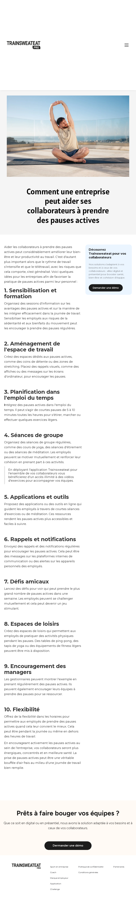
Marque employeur (59, 878)
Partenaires (118, 866)
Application (55, 883)
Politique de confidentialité (90, 866)
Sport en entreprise (59, 866)
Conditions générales (88, 872)
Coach (53, 872)
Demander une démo (106, 287)
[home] (23, 45)
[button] (126, 45)
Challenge (55, 889)
